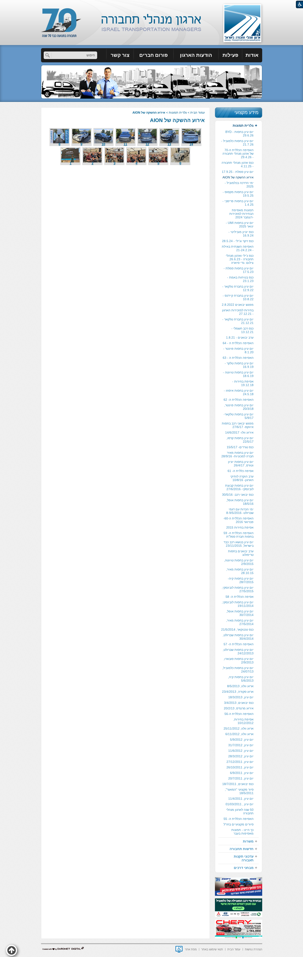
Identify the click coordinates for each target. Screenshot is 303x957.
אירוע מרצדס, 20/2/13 (239, 708)
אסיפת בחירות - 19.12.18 (243, 383)
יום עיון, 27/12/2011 (240, 762)
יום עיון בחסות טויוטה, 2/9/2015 (239, 562)
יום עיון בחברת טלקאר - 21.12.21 (238, 321)
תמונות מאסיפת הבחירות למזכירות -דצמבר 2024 (241, 213)
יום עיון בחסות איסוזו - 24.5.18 (239, 392)
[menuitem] (252, 55)
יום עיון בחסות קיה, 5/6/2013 (241, 678)
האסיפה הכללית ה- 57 (239, 644)
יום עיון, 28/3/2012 (241, 756)
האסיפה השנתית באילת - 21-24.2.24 (238, 248)
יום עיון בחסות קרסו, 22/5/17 (240, 439)
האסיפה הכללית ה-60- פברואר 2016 (238, 520)
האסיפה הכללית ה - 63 (238, 357)
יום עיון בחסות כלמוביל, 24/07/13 (238, 669)
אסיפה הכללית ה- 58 (240, 596)
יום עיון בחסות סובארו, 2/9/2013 (239, 660)
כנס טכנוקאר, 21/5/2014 (237, 629)
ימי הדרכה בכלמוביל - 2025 (239, 184)
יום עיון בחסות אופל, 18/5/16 (240, 501)
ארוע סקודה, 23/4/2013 (238, 691)
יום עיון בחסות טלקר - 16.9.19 (239, 365)
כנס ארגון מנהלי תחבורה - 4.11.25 (238, 164)
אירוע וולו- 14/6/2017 (239, 432)
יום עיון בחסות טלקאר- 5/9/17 (239, 416)
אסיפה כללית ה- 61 (241, 471)
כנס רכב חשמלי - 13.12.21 (242, 330)
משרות (248, 841)
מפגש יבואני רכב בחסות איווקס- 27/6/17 (238, 425)
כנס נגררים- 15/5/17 (240, 447)
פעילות (230, 55)
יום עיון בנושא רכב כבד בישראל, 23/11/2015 (239, 543)
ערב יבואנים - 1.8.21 (240, 337)
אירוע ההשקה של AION (177, 120)
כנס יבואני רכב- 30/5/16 (238, 494)
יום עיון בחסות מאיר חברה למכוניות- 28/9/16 (237, 454)
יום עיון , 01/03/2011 (240, 804)
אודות (252, 55)
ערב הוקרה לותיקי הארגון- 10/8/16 (242, 478)
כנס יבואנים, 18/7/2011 (238, 784)
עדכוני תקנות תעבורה (244, 858)
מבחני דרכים (244, 868)
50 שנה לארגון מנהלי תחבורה (240, 811)
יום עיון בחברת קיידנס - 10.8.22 (238, 297)
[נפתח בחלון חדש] (179, 949)
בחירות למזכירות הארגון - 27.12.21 (238, 312)
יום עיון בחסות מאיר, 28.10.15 (240, 571)
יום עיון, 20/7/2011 (241, 778)
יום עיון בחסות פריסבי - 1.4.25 (238, 202)
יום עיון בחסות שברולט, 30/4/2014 (238, 636)
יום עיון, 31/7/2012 (241, 745)
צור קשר (120, 55)
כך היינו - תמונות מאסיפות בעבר (242, 831)
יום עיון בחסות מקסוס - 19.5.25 (238, 193)
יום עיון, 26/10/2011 (240, 767)
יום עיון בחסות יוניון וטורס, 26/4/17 (241, 463)
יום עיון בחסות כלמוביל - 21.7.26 (237, 142)
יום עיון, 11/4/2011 (241, 798)
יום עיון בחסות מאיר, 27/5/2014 (240, 622)
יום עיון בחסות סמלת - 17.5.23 (239, 270)
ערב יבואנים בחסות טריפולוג (241, 552)
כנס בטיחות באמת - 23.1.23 (240, 279)
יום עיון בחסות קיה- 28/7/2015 (241, 580)
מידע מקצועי (246, 112)
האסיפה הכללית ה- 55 (239, 819)
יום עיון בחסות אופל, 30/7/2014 (240, 613)
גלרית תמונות (178, 112)
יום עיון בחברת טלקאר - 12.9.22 (238, 288)
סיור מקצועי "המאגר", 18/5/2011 (239, 791)
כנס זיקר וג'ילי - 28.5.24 (238, 241)
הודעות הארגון (196, 55)
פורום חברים (153, 55)
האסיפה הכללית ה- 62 (239, 399)
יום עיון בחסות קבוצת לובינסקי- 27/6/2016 (239, 487)
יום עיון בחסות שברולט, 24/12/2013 (238, 651)
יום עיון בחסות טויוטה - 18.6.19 (238, 374)
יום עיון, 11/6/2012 (241, 750)
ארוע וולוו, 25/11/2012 (239, 728)
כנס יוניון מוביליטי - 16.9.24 (241, 233)
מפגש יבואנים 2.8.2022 (238, 304)
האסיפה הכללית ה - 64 (238, 343)
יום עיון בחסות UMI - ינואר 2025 (240, 224)
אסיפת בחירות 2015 (240, 527)
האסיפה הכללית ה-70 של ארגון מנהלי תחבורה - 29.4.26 (238, 153)
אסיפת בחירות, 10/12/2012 (243, 721)
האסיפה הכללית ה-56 (239, 714)
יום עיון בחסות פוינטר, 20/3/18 (239, 406)
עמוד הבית (197, 112)
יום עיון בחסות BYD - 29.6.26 (239, 133)
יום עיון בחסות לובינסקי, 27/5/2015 (238, 589)
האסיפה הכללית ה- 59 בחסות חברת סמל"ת (239, 534)
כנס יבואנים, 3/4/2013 (239, 702)
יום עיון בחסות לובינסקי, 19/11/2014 (238, 604)
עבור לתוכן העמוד (151, 4)
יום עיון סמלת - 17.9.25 (238, 172)
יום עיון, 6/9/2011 (242, 773)
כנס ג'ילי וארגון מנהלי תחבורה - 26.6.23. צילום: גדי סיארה (240, 259)
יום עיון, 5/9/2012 (242, 739)
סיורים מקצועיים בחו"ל (239, 824)
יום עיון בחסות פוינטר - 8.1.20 (238, 350)
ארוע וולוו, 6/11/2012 (239, 734)
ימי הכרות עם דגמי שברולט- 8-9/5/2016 (240, 511)
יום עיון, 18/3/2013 (241, 697)
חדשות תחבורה (242, 849)
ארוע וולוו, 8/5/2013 (240, 686)
